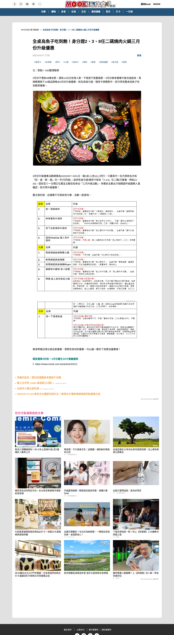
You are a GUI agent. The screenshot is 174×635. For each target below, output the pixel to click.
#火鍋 (65, 62)
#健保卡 (37, 62)
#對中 (57, 62)
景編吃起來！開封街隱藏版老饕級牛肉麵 (39, 377)
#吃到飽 (48, 62)
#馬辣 (124, 62)
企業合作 (80, 630)
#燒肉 (84, 62)
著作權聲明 (93, 630)
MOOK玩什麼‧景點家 (30, 30)
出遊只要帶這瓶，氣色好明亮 (127, 490)
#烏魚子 (75, 62)
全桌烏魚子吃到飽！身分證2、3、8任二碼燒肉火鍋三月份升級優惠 (71, 30)
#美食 (93, 62)
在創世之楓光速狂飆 (28, 388)
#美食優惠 (103, 62)
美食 (139, 55)
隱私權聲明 (106, 630)
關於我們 (68, 630)
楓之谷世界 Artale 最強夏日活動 (34, 383)
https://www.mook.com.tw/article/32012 (56, 364)
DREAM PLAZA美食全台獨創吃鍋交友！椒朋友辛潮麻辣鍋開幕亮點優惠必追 (58, 394)
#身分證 (114, 62)
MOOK (156, 4)
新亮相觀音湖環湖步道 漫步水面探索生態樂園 (86, 573)
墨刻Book (146, 4)
